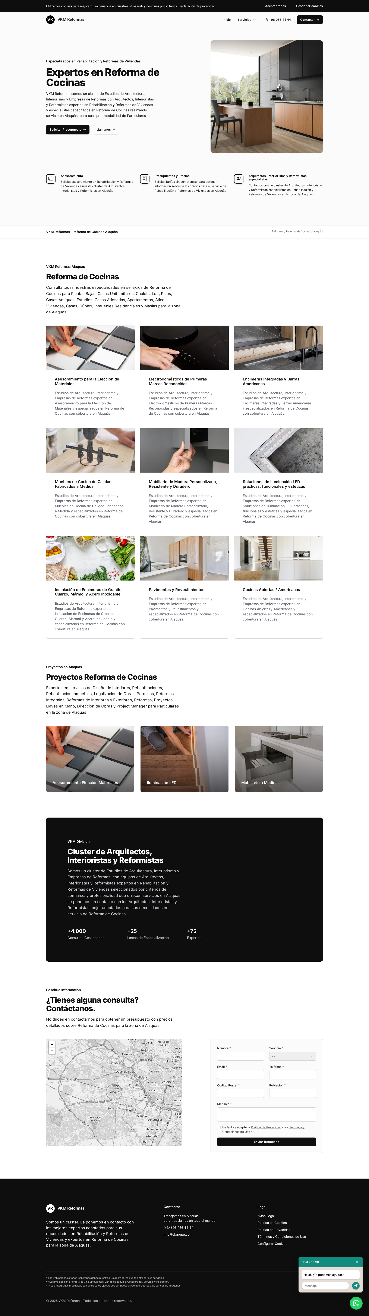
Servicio (276, 1048)
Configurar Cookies (272, 1244)
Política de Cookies (272, 1223)
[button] (114, 1092)
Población (277, 1085)
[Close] (357, 1262)
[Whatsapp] (356, 1303)
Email (222, 1066)
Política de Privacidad (266, 1127)
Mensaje (224, 1104)
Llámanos (104, 129)
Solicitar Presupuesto (65, 129)
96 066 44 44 (281, 19)
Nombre (224, 1048)
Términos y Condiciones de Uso (282, 1237)
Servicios (244, 19)
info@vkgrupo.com (178, 1234)
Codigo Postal (228, 1085)
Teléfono (276, 1066)
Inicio (227, 19)
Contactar (307, 19)
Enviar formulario (267, 1142)
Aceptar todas (275, 6)
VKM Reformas (70, 19)
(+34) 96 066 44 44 (178, 1228)
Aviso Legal (266, 1216)
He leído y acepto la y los (263, 1129)
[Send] (356, 1285)
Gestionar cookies (309, 6)
